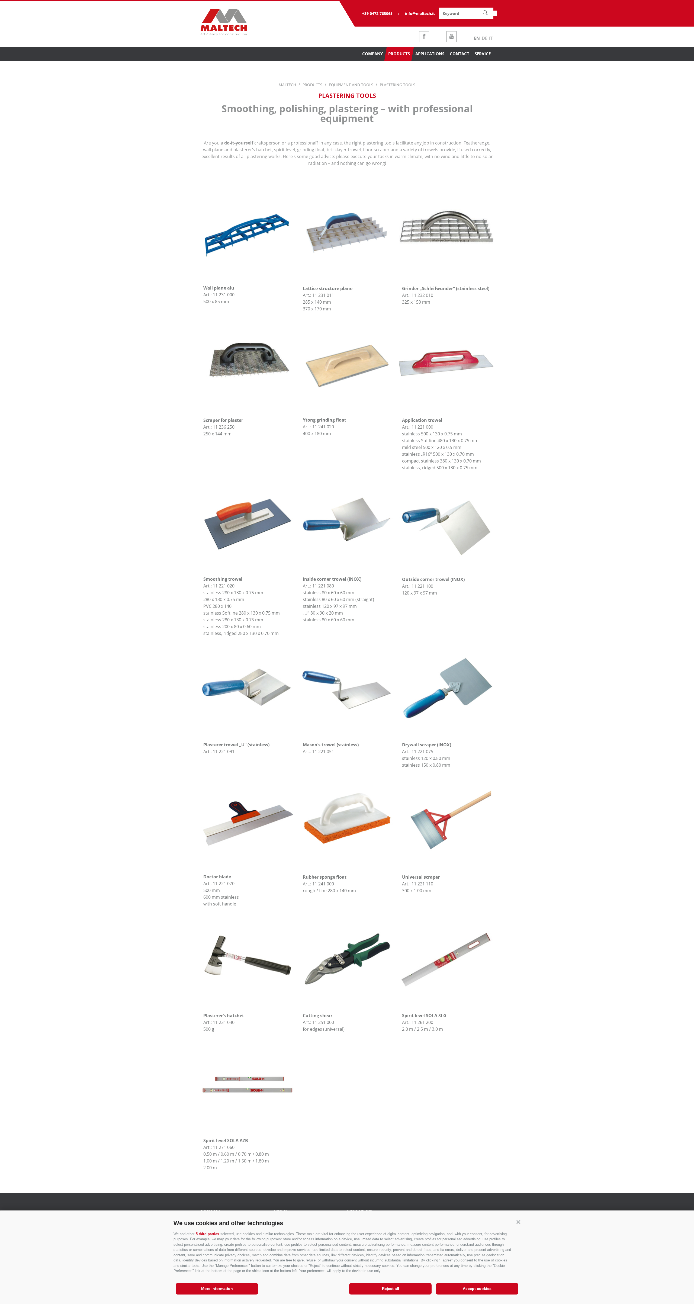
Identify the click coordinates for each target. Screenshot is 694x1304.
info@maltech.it (420, 13)
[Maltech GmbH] (224, 34)
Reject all (390, 1288)
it (491, 38)
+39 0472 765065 (377, 13)
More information (217, 1288)
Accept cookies (477, 1288)
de (484, 38)
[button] (518, 1222)
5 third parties (207, 1234)
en (477, 38)
